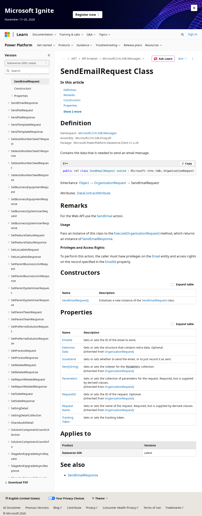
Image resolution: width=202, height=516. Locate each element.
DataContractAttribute (93, 193)
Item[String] (70, 366)
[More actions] (192, 59)
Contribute (74, 507)
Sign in (192, 34)
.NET (74, 58)
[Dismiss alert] (194, 8)
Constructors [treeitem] (22, 88)
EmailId (110, 262)
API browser (90, 58)
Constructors (72, 100)
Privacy (90, 507)
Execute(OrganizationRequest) (137, 233)
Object (84, 183)
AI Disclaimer (12, 507)
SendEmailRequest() (75, 300)
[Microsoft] (7, 34)
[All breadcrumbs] (63, 59)
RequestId (69, 394)
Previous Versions (37, 507)
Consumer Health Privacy (119, 507)
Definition (70, 90)
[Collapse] (49, 55)
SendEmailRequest (154, 300)
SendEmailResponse (97, 239)
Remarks (69, 95)
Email (156, 256)
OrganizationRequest (110, 183)
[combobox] (27, 63)
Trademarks (173, 507)
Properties (70, 105)
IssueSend (69, 359)
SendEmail (104, 216)
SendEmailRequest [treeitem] (26, 81)
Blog (56, 507)
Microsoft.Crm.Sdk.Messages (122, 58)
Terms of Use (152, 507)
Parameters (69, 378)
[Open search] (182, 34)
